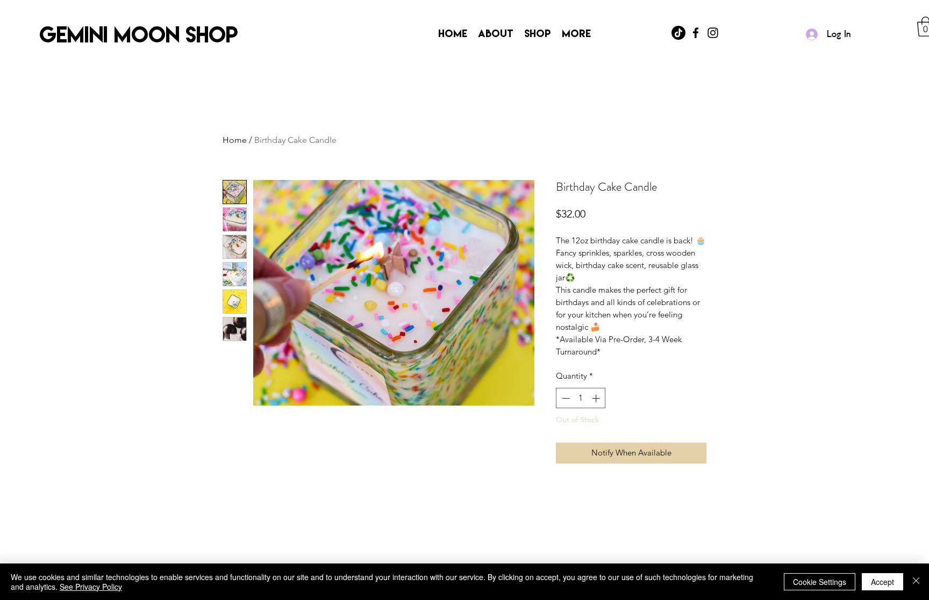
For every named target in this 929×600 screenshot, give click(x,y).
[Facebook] (696, 33)
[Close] (916, 581)
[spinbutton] (581, 398)
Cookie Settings (819, 581)
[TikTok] (678, 33)
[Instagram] (713, 33)
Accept (882, 581)
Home (235, 140)
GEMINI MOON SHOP (138, 34)
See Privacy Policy (91, 586)
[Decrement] (565, 398)
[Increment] (597, 398)
